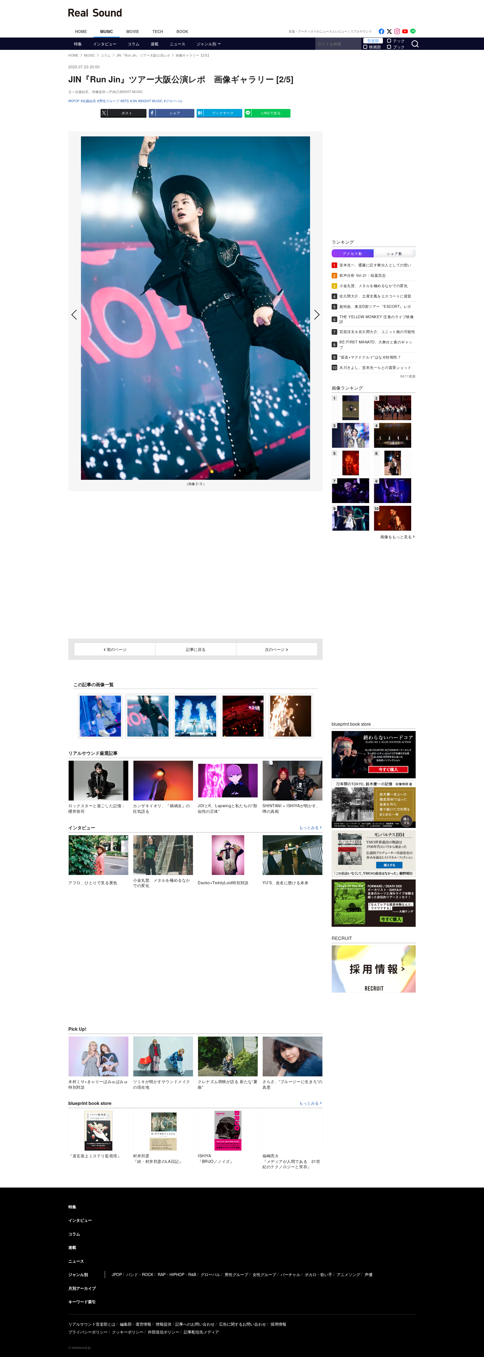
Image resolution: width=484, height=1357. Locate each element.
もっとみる (309, 827)
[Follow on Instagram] (397, 31)
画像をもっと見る (396, 536)
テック (399, 40)
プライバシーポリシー (88, 1332)
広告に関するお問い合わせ (242, 1324)
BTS (125, 101)
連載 (155, 43)
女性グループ (264, 1274)
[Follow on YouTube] (405, 31)
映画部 (375, 47)
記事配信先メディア (201, 1332)
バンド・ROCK (139, 1274)
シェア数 (394, 253)
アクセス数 (352, 253)
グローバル (174, 101)
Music (106, 31)
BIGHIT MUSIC (151, 101)
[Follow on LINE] (413, 31)
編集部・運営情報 (135, 1324)
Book (182, 31)
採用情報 (278, 1324)
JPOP (117, 1274)
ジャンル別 (206, 43)
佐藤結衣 (89, 101)
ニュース (177, 43)
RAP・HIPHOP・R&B (177, 1274)
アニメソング (348, 1274)
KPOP (75, 101)
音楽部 (373, 40)
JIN (134, 101)
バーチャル (290, 1274)
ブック (399, 47)
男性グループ (109, 101)
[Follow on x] (389, 31)
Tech (157, 31)
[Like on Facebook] (381, 31)
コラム (133, 43)
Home (81, 31)
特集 (78, 43)
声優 (369, 1274)
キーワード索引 (82, 1301)
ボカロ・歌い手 (318, 1274)
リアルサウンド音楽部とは (91, 1324)
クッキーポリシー (127, 1332)
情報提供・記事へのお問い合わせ (185, 1324)
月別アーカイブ (82, 1288)
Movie (132, 31)
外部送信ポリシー (163, 1332)
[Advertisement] (280, 12)
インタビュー (105, 43)
